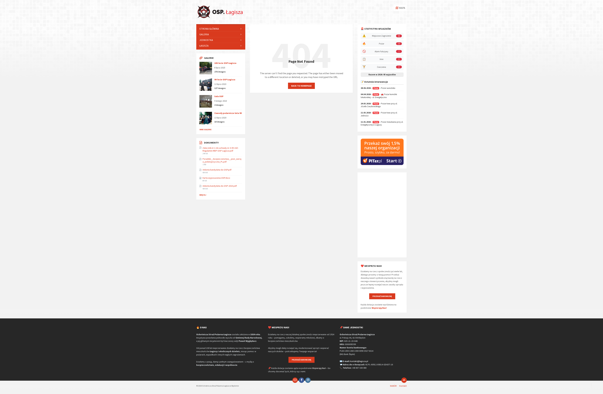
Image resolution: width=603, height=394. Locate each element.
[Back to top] (404, 380)
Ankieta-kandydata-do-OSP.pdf (217, 169)
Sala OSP (218, 96)
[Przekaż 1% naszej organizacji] (382, 164)
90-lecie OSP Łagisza (224, 79)
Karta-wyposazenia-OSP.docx (216, 177)
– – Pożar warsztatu (378, 88)
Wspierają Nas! (379, 307)
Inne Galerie (205, 129)
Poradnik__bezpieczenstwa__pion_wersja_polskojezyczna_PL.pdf (222, 160)
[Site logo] (219, 18)
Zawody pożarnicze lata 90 (228, 113)
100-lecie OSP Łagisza (225, 63)
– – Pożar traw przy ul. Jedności (379, 114)
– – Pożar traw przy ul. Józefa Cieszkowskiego (379, 105)
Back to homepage (301, 85)
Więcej (202, 195)
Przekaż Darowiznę (382, 296)
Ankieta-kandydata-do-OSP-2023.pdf (220, 185)
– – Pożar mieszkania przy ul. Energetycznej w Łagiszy (382, 123)
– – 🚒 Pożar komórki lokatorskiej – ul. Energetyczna (379, 96)
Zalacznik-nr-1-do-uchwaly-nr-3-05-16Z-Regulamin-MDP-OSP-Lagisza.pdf (221, 149)
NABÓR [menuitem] (393, 385)
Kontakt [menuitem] (403, 385)
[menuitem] (220, 29)
